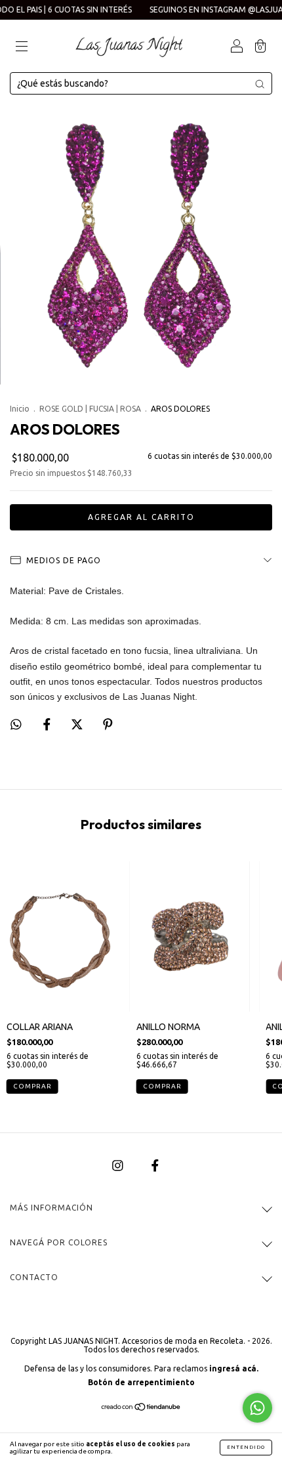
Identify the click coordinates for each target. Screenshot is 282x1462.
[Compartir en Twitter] (78, 724)
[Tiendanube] (141, 1407)
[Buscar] (260, 84)
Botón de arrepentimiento (141, 1382)
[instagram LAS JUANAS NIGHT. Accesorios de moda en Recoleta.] (118, 1165)
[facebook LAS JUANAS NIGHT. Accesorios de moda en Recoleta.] (155, 1165)
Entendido (246, 1447)
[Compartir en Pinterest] (108, 724)
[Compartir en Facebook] (48, 724)
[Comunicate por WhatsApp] (257, 1408)
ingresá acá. (233, 1368)
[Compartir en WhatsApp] (16, 724)
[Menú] (21, 47)
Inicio (20, 408)
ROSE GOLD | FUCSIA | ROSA (90, 408)
